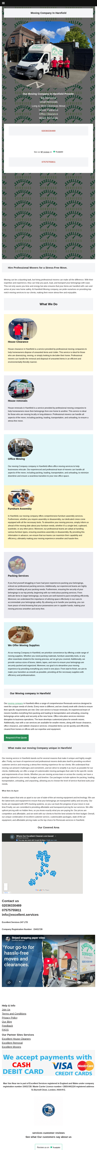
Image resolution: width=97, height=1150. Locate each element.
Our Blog (7, 1021)
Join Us (6, 1009)
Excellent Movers (11, 1046)
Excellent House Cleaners (16, 1038)
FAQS (5, 1029)
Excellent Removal (12, 1042)
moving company (15, 703)
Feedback (7, 1025)
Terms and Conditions (14, 1013)
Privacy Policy (9, 1017)
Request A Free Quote (16, 738)
